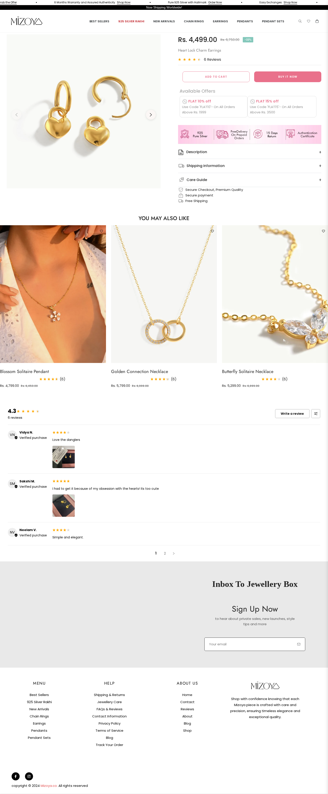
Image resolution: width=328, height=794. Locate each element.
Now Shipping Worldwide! (164, 7)
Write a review (292, 413)
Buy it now (287, 77)
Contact (187, 702)
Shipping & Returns (109, 694)
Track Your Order (109, 744)
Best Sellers (39, 694)
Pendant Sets (39, 737)
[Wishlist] (308, 21)
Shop (187, 730)
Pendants (39, 730)
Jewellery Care (109, 702)
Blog (109, 737)
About (187, 716)
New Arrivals (39, 709)
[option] (84, 111)
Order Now (200, 2)
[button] (300, 21)
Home (187, 694)
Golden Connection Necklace (139, 371)
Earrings (39, 723)
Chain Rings (39, 716)
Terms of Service (109, 730)
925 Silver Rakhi (39, 702)
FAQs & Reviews (109, 709)
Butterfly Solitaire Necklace (247, 371)
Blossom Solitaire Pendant (24, 371)
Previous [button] (16, 115)
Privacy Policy (109, 723)
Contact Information (109, 716)
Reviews (187, 709)
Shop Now (109, 2)
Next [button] (151, 115)
